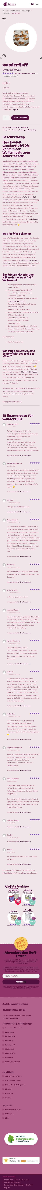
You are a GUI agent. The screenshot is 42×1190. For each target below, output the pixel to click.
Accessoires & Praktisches (14, 1028)
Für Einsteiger (15, 127)
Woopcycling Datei (17, 301)
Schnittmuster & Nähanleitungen (20, 11)
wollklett (29, 130)
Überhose (15, 130)
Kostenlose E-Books (12, 1062)
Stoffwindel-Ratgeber (29, 372)
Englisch (15, 110)
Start (6, 11)
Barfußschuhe (10, 1036)
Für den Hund (10, 1045)
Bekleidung (9, 1041)
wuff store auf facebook (13, 1081)
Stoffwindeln (6, 13)
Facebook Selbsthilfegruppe (15, 1085)
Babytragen (9, 1032)
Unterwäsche (10, 1053)
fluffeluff (26, 197)
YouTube (8, 1097)
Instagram (9, 1093)
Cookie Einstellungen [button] (12, 1182)
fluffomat (34, 219)
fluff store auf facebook (13, 1076)
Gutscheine (9, 1114)
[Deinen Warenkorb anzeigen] (32, 4)
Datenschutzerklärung (33, 986)
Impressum (8, 1179)
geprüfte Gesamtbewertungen (25, 73)
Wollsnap (22, 130)
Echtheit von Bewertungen (14, 1185)
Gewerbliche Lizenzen (13, 1109)
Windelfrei (9, 1058)
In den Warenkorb (20, 117)
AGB (16, 1179)
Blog (7, 1118)
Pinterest (8, 1089)
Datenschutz (24, 1179)
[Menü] (37, 4)
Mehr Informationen (24, 455)
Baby (34, 130)
